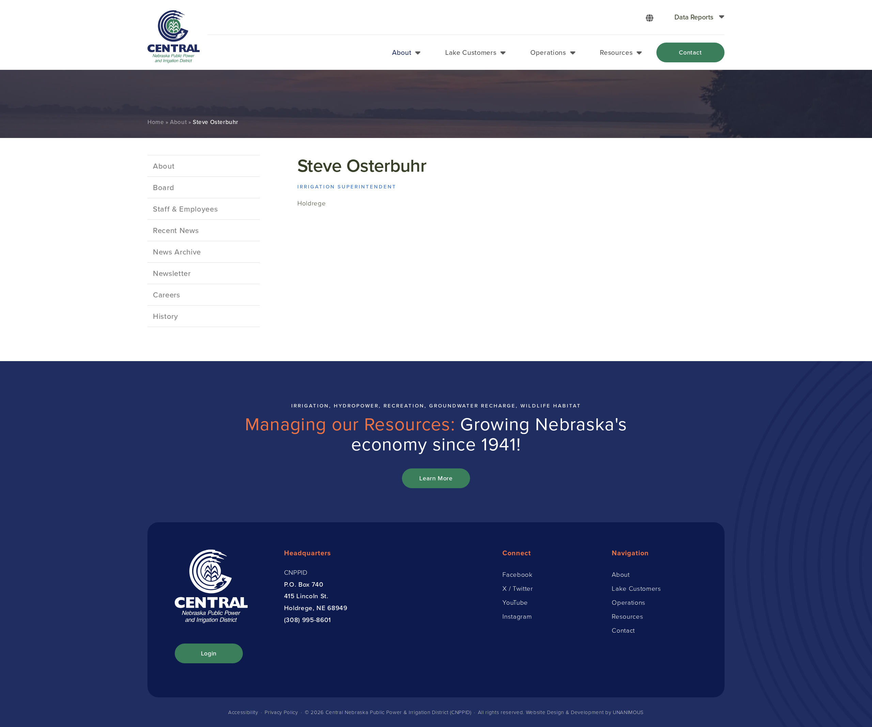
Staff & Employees (185, 208)
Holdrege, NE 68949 (315, 607)
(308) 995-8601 (307, 619)
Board (163, 187)
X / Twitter (517, 588)
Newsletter (172, 273)
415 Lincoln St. (306, 595)
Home (155, 122)
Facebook (517, 574)
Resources (616, 52)
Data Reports (693, 17)
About (401, 52)
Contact (690, 52)
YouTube (515, 602)
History (165, 316)
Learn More (436, 478)
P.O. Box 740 (304, 584)
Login (209, 653)
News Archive (177, 251)
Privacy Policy (281, 712)
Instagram (517, 616)
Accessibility (243, 712)
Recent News (176, 230)
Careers (166, 294)
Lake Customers (470, 52)
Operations (548, 52)
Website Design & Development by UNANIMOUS (585, 712)
